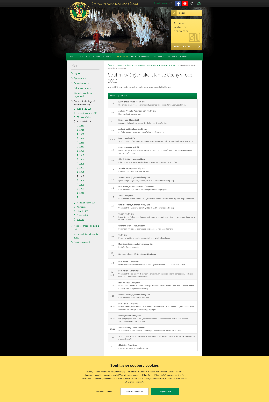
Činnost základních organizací (83, 95)
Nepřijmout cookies (134, 391)
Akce (133, 56)
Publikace (144, 56)
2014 (81, 172)
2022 (81, 138)
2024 (81, 129)
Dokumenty (158, 56)
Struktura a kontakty (88, 56)
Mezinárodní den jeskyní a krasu (86, 236)
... (80, 197)
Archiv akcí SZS (84, 121)
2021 (81, 142)
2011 (81, 184)
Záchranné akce (84, 117)
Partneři (172, 56)
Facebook (178, 3)
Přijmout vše (165, 391)
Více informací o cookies (130, 375)
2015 (81, 167)
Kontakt (80, 219)
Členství (107, 56)
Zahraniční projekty (83, 88)
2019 (81, 151)
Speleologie (121, 56)
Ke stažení (81, 207)
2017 (81, 159)
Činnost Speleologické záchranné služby (84, 103)
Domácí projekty (81, 83)
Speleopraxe (80, 78)
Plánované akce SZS (86, 202)
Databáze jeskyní (82, 242)
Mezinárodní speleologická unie (86, 227)
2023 (81, 134)
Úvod (71, 56)
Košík (199, 3)
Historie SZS (82, 211)
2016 (81, 163)
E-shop (183, 56)
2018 (81, 155)
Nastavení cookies (104, 391)
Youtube (185, 3)
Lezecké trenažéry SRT (87, 113)
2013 (81, 176)
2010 (81, 188)
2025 (81, 125)
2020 (81, 146)
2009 (81, 193)
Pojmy (77, 73)
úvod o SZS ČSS (84, 108)
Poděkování (82, 215)
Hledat (192, 3)
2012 (81, 180)
